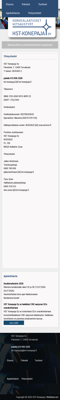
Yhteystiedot (34, 13)
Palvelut (26, 4)
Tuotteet (42, 4)
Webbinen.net (52, 397)
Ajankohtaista (13, 13)
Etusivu (10, 4)
